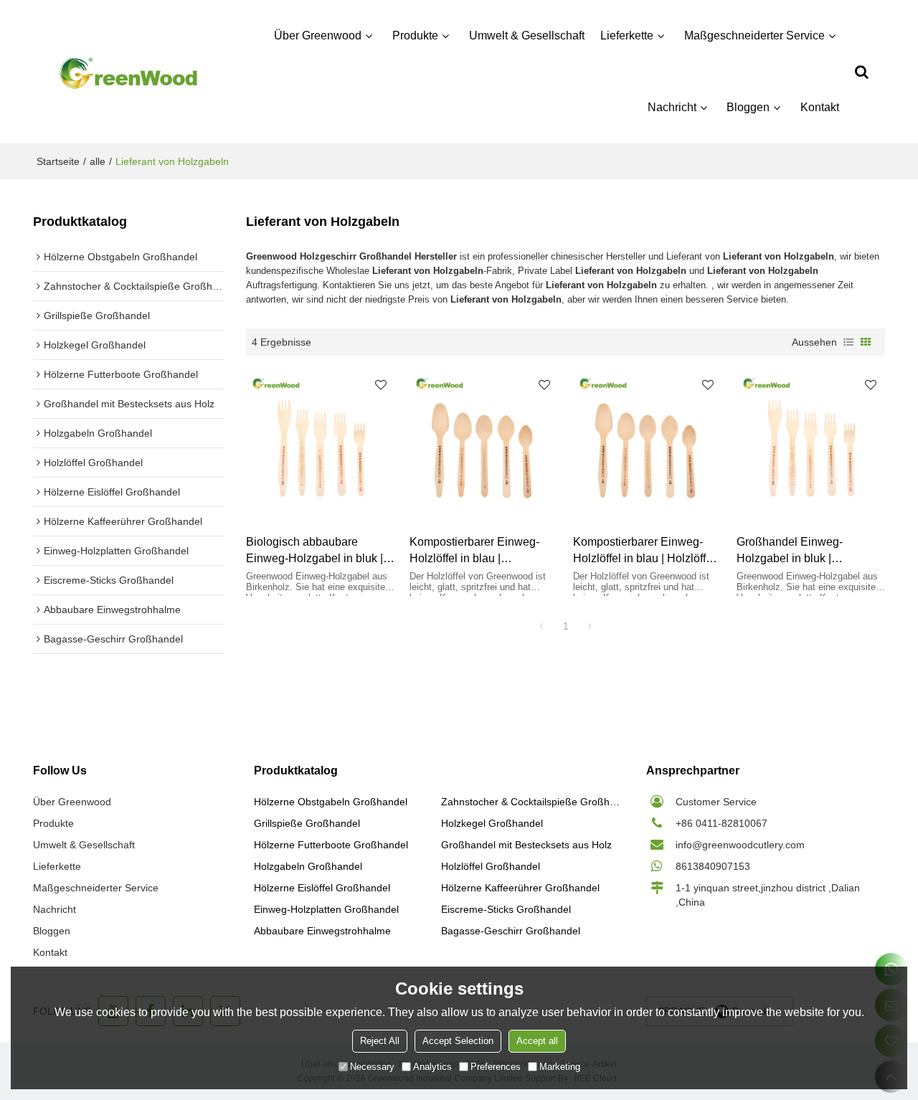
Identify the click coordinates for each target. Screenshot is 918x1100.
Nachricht (672, 107)
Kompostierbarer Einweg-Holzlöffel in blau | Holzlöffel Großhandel (644, 551)
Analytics (432, 1066)
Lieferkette (626, 35)
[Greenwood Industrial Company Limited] (129, 72)
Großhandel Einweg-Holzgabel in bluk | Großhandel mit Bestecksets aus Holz (808, 551)
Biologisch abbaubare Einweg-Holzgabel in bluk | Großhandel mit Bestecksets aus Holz (317, 551)
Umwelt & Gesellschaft (527, 35)
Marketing (559, 1066)
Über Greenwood (317, 35)
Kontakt (819, 107)
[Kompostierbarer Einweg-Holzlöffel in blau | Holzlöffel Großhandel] (647, 444)
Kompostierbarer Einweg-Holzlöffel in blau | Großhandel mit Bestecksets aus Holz (481, 551)
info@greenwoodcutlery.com (740, 844)
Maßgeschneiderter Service (754, 35)
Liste (848, 342)
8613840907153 (713, 866)
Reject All (379, 1040)
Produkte (415, 35)
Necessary (372, 1066)
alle (97, 161)
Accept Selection (457, 1040)
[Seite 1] (541, 626)
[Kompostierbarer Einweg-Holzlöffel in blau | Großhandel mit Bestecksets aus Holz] (484, 444)
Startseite (58, 161)
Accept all (537, 1040)
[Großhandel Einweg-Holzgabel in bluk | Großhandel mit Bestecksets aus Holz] (811, 444)
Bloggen (748, 107)
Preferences (495, 1066)
